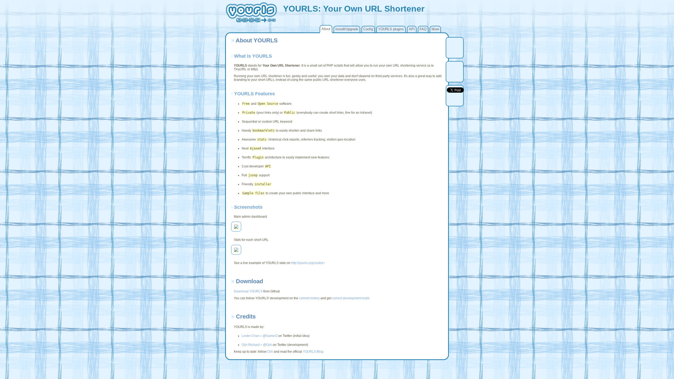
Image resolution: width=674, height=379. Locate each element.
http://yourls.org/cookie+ (308, 263)
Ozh (270, 351)
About (325, 29)
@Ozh (267, 345)
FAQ (423, 29)
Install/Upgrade (346, 29)
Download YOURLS (248, 291)
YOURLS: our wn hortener (353, 8)
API (412, 29)
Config (368, 29)
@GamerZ (270, 336)
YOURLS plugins (391, 29)
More (435, 29)
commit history (309, 298)
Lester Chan (250, 336)
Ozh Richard (251, 345)
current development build (350, 298)
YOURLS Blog (313, 351)
